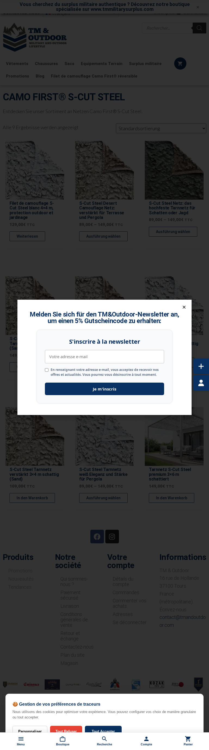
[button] (184, 307)
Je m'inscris (104, 389)
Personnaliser (30, 731)
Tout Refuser (66, 731)
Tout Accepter (103, 731)
